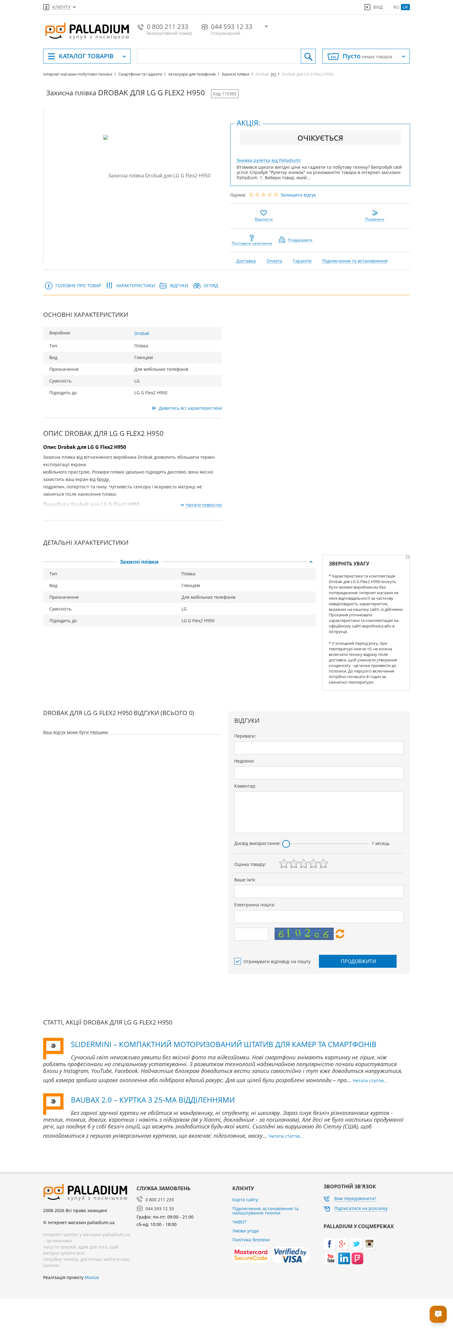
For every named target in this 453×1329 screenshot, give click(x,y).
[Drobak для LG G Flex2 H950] (156, 175)
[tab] (179, 562)
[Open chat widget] (438, 1314)
